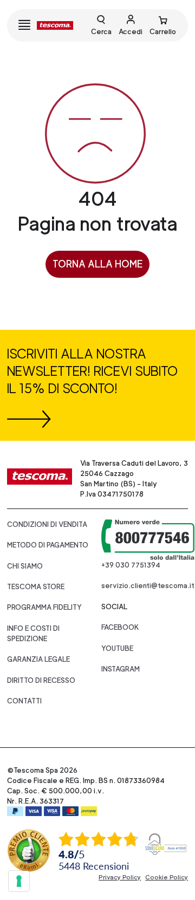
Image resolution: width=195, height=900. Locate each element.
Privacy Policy (120, 877)
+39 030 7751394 (130, 565)
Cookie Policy (166, 877)
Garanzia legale (38, 659)
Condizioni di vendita (47, 524)
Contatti (24, 701)
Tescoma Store (35, 587)
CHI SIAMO (25, 566)
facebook (120, 627)
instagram (120, 669)
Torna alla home (97, 264)
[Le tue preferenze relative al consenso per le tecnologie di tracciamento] (19, 881)
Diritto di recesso (41, 680)
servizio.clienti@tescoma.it (147, 586)
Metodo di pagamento (47, 545)
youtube (117, 648)
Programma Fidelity (44, 607)
